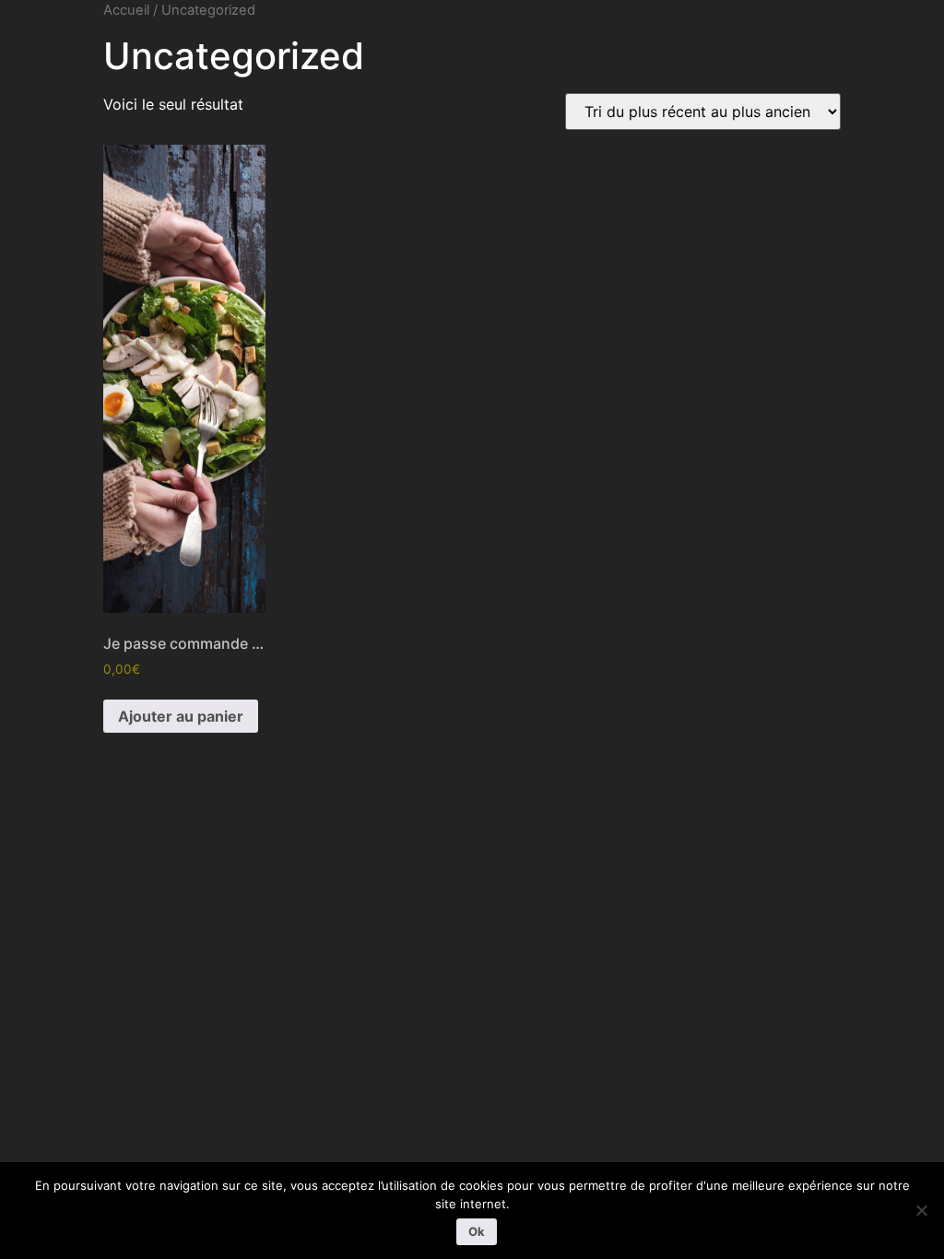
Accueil (126, 10)
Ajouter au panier (180, 716)
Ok (476, 1231)
